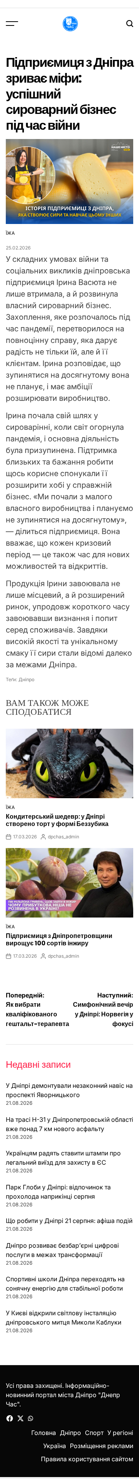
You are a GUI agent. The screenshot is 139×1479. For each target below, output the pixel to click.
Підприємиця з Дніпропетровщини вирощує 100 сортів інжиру (59, 939)
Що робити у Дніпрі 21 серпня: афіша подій (69, 1221)
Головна (43, 1433)
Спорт (94, 1433)
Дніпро (26, 679)
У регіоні (120, 1433)
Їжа (10, 233)
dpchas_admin (63, 837)
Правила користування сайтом (87, 1459)
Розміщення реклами (101, 1446)
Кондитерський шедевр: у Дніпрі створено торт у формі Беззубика (57, 820)
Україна (54, 1446)
